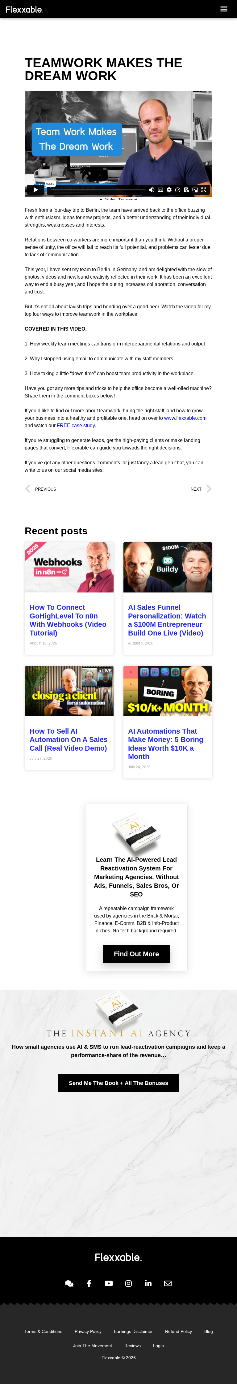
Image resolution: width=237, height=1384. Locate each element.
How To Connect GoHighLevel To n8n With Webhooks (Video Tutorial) (68, 620)
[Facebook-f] (89, 1283)
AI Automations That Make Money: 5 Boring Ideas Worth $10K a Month (165, 744)
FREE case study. (76, 425)
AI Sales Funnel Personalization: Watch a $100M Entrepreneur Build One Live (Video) (167, 620)
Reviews (132, 1345)
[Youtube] (108, 1283)
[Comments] (69, 1283)
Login (158, 1345)
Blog (208, 1331)
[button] (224, 9)
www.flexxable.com (185, 418)
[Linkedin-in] (148, 1283)
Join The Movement (92, 1345)
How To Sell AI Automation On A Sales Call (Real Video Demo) (69, 739)
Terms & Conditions (43, 1331)
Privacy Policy (88, 1331)
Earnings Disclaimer (133, 1331)
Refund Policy (178, 1331)
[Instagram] (128, 1283)
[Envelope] (168, 1283)
